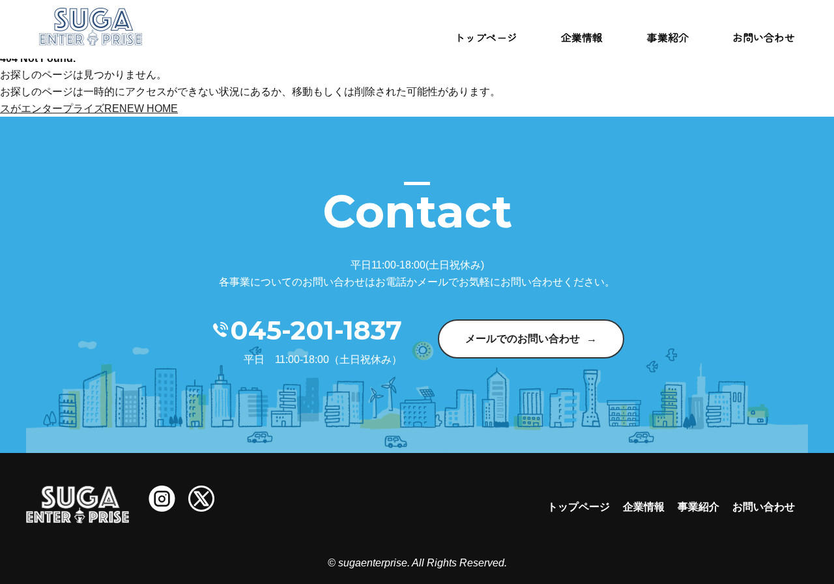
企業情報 (582, 37)
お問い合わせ (763, 37)
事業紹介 (668, 37)
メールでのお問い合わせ (522, 338)
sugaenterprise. (374, 562)
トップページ (486, 37)
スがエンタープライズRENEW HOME (89, 108)
